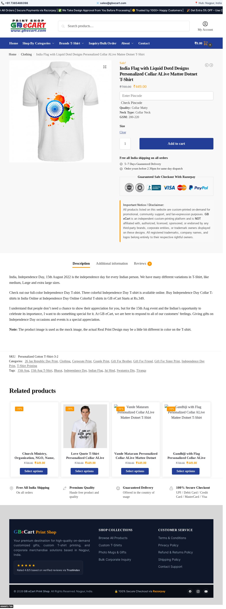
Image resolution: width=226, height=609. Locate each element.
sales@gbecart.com (113, 3)
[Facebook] (190, 591)
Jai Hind (110, 370)
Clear (123, 132)
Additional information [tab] (112, 263)
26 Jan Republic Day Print (41, 361)
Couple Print (101, 361)
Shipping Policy (169, 559)
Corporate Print (82, 361)
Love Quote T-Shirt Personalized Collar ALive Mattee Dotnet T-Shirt (85, 458)
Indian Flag (96, 370)
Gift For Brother (121, 361)
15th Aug (23, 370)
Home (12, 54)
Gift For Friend (143, 361)
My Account (205, 29)
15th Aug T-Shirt (41, 370)
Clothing (26, 54)
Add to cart (176, 143)
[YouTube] (206, 591)
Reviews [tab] (142, 263)
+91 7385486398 (16, 3)
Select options (33, 471)
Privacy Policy (168, 545)
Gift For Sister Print (167, 361)
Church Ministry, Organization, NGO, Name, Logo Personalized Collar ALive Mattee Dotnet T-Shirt (34, 460)
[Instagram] (198, 591)
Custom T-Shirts (110, 545)
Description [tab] (81, 263)
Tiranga (141, 370)
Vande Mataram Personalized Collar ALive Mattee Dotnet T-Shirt (135, 458)
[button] (204, 43)
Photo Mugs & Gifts (112, 552)
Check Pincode (131, 103)
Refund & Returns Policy (175, 552)
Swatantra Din (126, 370)
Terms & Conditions (172, 538)
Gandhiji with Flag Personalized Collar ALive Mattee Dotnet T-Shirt (186, 458)
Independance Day (75, 370)
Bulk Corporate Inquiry (115, 559)
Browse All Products (113, 538)
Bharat (58, 370)
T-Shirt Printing (27, 366)
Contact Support (170, 566)
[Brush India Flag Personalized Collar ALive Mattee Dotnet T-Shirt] (211, 65)
